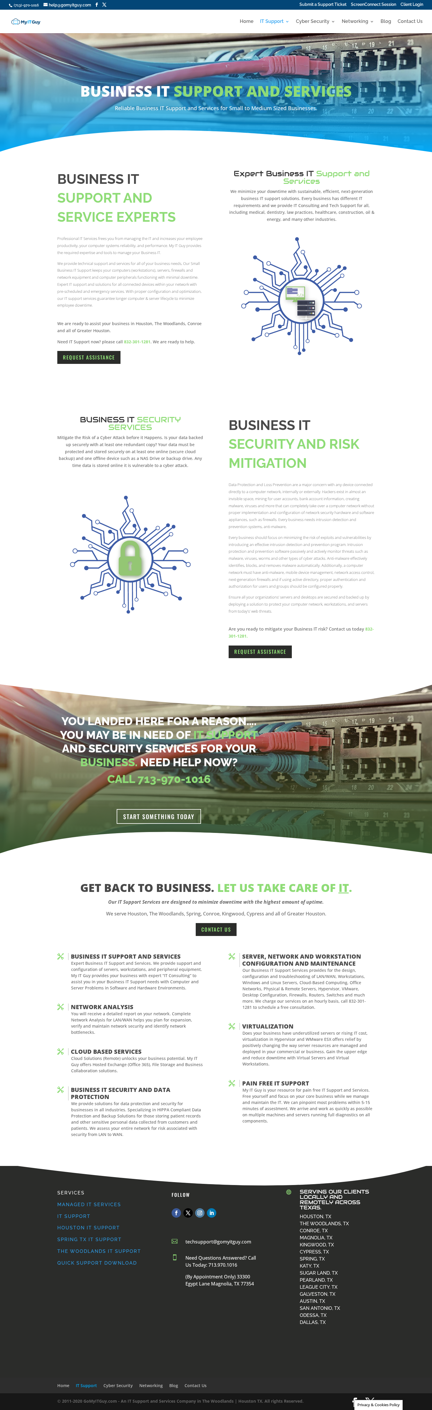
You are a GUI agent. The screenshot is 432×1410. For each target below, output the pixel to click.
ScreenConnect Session (373, 5)
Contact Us (410, 21)
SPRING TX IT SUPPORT (89, 1239)
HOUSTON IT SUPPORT (88, 1228)
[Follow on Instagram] (200, 1213)
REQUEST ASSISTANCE (89, 357)
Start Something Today (159, 816)
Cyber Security (312, 21)
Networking (355, 21)
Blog (386, 21)
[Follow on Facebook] (176, 1213)
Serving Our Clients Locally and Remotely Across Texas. (334, 1199)
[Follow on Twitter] (188, 1213)
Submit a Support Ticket (322, 5)
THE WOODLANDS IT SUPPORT (99, 1251)
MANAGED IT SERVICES (89, 1204)
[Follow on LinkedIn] (211, 1213)
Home (247, 21)
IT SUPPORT (74, 1216)
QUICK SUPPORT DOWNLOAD (97, 1263)
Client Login (412, 5)
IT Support (272, 21)
